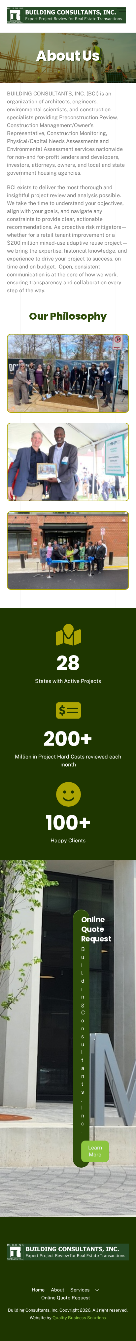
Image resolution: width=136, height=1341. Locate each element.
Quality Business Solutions (79, 1317)
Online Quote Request (65, 1297)
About (57, 1289)
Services (79, 1289)
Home (38, 1289)
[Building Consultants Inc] (66, 20)
